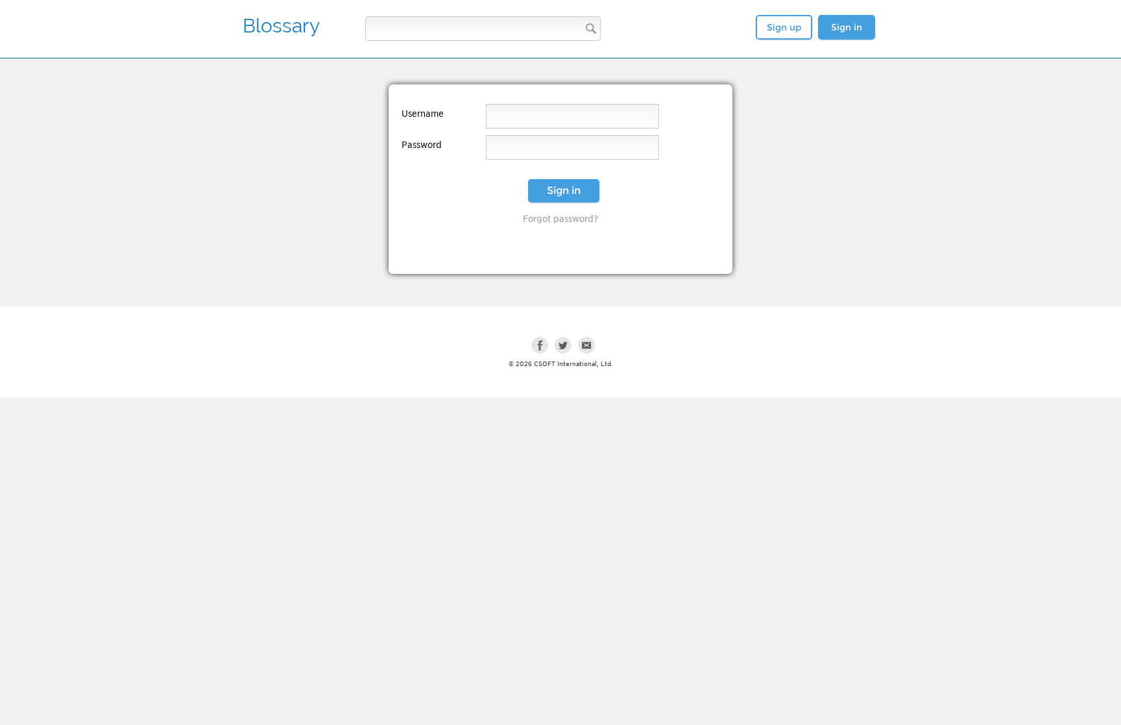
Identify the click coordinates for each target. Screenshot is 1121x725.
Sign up (784, 27)
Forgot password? (560, 219)
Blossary (281, 25)
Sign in (846, 27)
